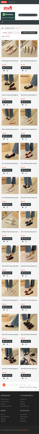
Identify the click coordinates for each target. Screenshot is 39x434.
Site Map (22, 404)
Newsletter (23, 421)
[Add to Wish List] (4, 70)
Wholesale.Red (24, 430)
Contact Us (23, 399)
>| (29, 385)
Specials (3, 421)
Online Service (5, 399)
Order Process (5, 401)
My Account (23, 414)
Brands (3, 414)
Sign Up (4, 2)
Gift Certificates (24, 406)
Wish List (22, 419)
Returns (22, 401)
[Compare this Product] (7, 70)
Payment (3, 404)
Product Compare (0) (29, 33)
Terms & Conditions (6, 406)
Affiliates (3, 419)
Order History (24, 416)
